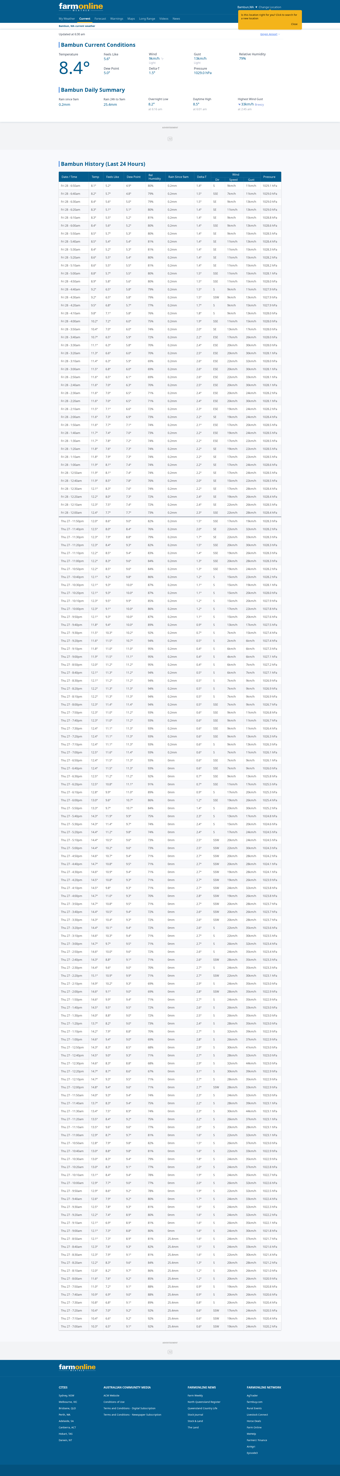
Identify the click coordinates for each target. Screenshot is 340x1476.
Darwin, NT (65, 1440)
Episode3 (252, 1453)
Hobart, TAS (66, 1433)
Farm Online (254, 1427)
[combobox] (270, 34)
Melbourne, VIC (68, 1402)
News (176, 19)
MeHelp (251, 1433)
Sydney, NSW (66, 1395)
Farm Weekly (195, 1395)
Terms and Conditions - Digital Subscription (129, 1408)
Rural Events (254, 1408)
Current (84, 19)
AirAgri (251, 1446)
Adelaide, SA (66, 1421)
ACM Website (111, 1395)
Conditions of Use (114, 1402)
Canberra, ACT (67, 1427)
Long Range (147, 19)
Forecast (100, 19)
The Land (193, 1427)
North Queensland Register (204, 1402)
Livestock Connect (257, 1414)
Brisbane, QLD (67, 1408)
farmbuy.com (254, 1402)
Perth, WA (64, 1414)
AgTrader (252, 1395)
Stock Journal (195, 1414)
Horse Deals (254, 1421)
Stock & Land (195, 1421)
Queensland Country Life (202, 1408)
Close (294, 24)
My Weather (67, 19)
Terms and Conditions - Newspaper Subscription (132, 1414)
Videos (163, 19)
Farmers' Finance (257, 1440)
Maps (131, 19)
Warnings (116, 19)
